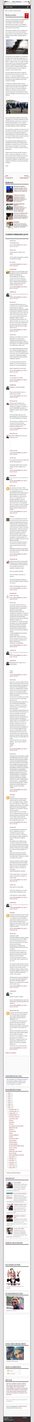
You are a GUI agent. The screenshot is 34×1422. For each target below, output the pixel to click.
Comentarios (12, 1373)
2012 (9, 1098)
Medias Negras (13, 1010)
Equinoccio (11, 1129)
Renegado (12, 269)
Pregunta (11, 1120)
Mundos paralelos (10, 15)
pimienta (12, 485)
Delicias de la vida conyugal (15, 1151)
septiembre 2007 (13, 1115)
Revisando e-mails (13, 1127)
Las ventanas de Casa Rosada (16, 1125)
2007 (9, 1107)
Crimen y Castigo (13, 1147)
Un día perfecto (12, 1140)
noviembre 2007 (13, 1111)
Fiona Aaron (12, 401)
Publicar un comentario (10, 1052)
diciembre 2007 (13, 1109)
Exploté (10, 1133)
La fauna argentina (13, 1144)
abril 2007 (11, 1164)
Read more (24, 191)
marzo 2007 (12, 1165)
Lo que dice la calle (13, 1118)
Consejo (11, 1136)
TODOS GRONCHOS (17, 1417)
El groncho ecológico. (14, 1138)
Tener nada (11, 1149)
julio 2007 (11, 1158)
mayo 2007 (12, 1162)
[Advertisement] (19, 1066)
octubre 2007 (12, 1113)
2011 (9, 1100)
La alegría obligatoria (13, 1135)
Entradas (11, 1370)
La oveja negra (12, 1131)
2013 (9, 1096)
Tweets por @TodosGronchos (13, 1172)
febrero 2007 (12, 1167)
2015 (9, 1093)
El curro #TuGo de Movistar (20, 1193)
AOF (11, 516)
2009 (9, 1104)
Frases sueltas (17, 1182)
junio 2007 (11, 1160)
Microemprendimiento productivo (16, 1155)
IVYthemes (16, 1419)
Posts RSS (19, 1421)
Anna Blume (12, 559)
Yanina (11, 794)
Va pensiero (11, 1122)
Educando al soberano (14, 1116)
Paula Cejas (12, 433)
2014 (9, 1095)
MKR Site (22, 1419)
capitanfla (12, 291)
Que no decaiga (12, 1153)
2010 (9, 1102)
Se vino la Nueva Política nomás (16, 1145)
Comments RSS (26, 1421)
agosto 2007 (12, 1156)
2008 (9, 1105)
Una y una (11, 1124)
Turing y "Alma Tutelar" (19, 1228)
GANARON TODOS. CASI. (20, 1204)
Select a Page (9, 7)
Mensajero (12, 593)
